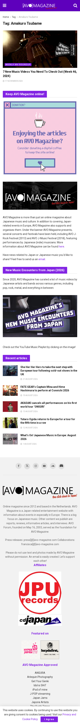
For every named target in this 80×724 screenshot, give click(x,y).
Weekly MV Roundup (18, 64)
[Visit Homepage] (40, 5)
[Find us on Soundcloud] (53, 466)
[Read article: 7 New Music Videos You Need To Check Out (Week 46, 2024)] (40, 49)
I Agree (49, 719)
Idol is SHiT (40, 685)
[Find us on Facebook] (19, 466)
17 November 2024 (13, 81)
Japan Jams (40, 697)
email (42, 259)
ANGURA (40, 672)
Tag (14, 17)
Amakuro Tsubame (28, 17)
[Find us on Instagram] (36, 466)
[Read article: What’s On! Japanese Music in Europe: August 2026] (10, 439)
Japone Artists (40, 702)
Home (6, 17)
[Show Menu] (4, 5)
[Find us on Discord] (61, 466)
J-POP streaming (40, 693)
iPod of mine (40, 689)
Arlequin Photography (40, 676)
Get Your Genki (40, 681)
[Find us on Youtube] (44, 466)
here (61, 246)
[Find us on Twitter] (27, 466)
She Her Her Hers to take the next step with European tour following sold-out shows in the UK (48, 371)
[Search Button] (75, 5)
